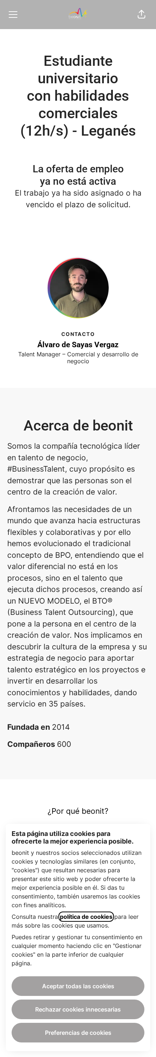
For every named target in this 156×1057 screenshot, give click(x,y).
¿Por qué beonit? (78, 811)
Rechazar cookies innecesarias (78, 1009)
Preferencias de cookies (78, 1032)
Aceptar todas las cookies (78, 986)
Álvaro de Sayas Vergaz (78, 344)
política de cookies (86, 916)
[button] (141, 14)
